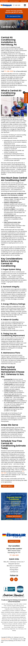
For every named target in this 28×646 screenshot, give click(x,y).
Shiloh (24, 624)
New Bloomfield (13, 620)
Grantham (23, 610)
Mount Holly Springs (12, 619)
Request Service (4, 1)
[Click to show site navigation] (25, 5)
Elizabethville (23, 607)
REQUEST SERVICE (8, 486)
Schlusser (20, 624)
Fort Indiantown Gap (18, 609)
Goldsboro (17, 610)
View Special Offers (15, 16)
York (17, 629)
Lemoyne (18, 614)
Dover (22, 605)
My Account (23, 1)
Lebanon (14, 614)
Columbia (9, 605)
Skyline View (15, 625)
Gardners (12, 610)
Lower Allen (11, 615)
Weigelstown (21, 627)
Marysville (9, 617)
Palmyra (16, 622)
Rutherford (4, 624)
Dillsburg (18, 605)
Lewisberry (23, 614)
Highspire (17, 612)
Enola (11, 609)
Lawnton (9, 614)
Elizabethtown (16, 607)
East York (10, 607)
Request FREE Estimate (14, 516)
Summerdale (7, 627)
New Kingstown (4, 622)
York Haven (21, 629)
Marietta (4, 617)
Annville (3, 604)
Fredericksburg (5, 610)
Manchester (17, 615)
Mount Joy (20, 619)
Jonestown (4, 614)
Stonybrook (21, 625)
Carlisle (20, 604)
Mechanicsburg (15, 617)
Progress (20, 622)
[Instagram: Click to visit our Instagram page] (16, 579)
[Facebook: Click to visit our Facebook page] (12, 579)
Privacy (8, 639)
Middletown (23, 617)
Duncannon (4, 607)
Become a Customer (14, 1)
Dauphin (14, 605)
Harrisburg (7, 612)
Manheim (23, 615)
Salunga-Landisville (12, 624)
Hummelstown (23, 612)
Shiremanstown (7, 625)
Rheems (25, 622)
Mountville (6, 620)
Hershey (12, 612)
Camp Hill (15, 604)
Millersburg (4, 619)
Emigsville (7, 609)
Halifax (2, 612)
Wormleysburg (5, 629)
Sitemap (3, 639)
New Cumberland (22, 620)
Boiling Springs (9, 604)
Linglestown (5, 615)
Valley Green (14, 627)
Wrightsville (12, 629)
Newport (11, 622)
